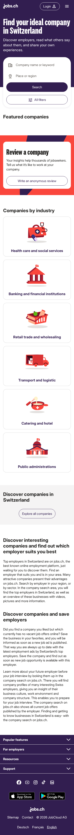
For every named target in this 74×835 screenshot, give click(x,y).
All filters (40, 99)
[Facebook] (19, 782)
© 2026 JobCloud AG (51, 817)
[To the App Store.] (22, 796)
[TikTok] (43, 782)
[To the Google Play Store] (52, 796)
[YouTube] (27, 782)
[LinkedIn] (52, 782)
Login (47, 6)
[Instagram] (35, 782)
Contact (27, 817)
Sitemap (13, 817)
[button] (37, 740)
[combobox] (37, 65)
